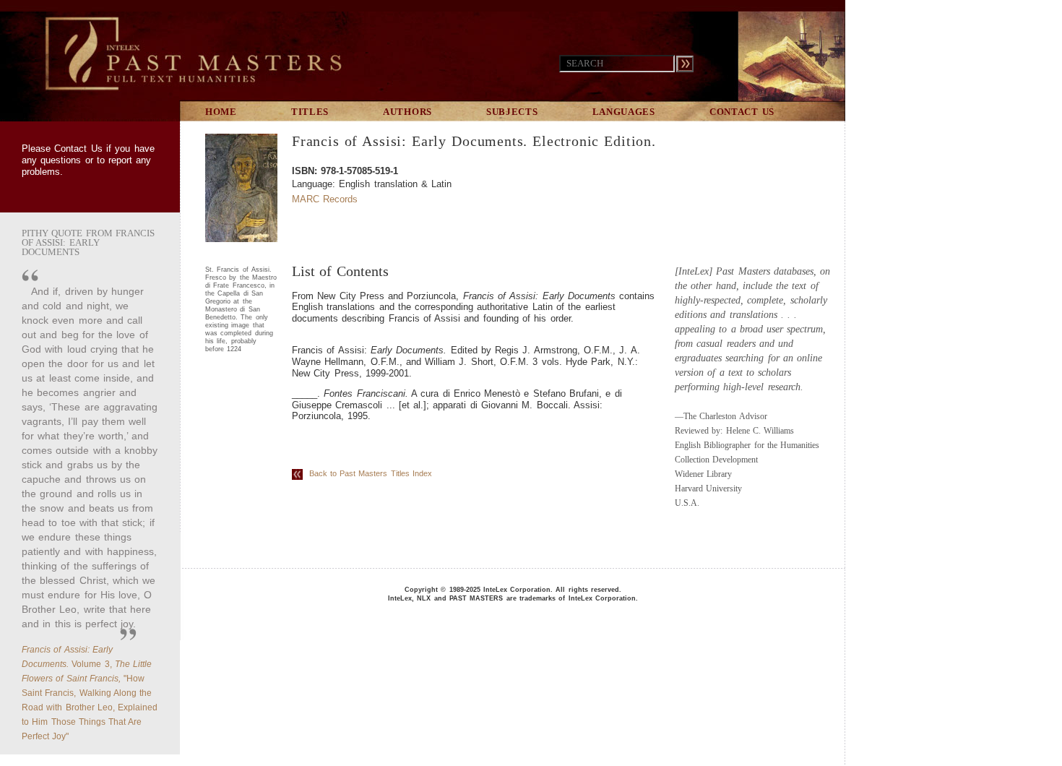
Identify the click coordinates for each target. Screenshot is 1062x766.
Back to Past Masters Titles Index (367, 473)
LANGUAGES (623, 111)
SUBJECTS (512, 111)
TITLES (310, 111)
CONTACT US (741, 111)
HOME (221, 111)
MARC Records (325, 199)
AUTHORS (407, 111)
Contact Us (78, 148)
